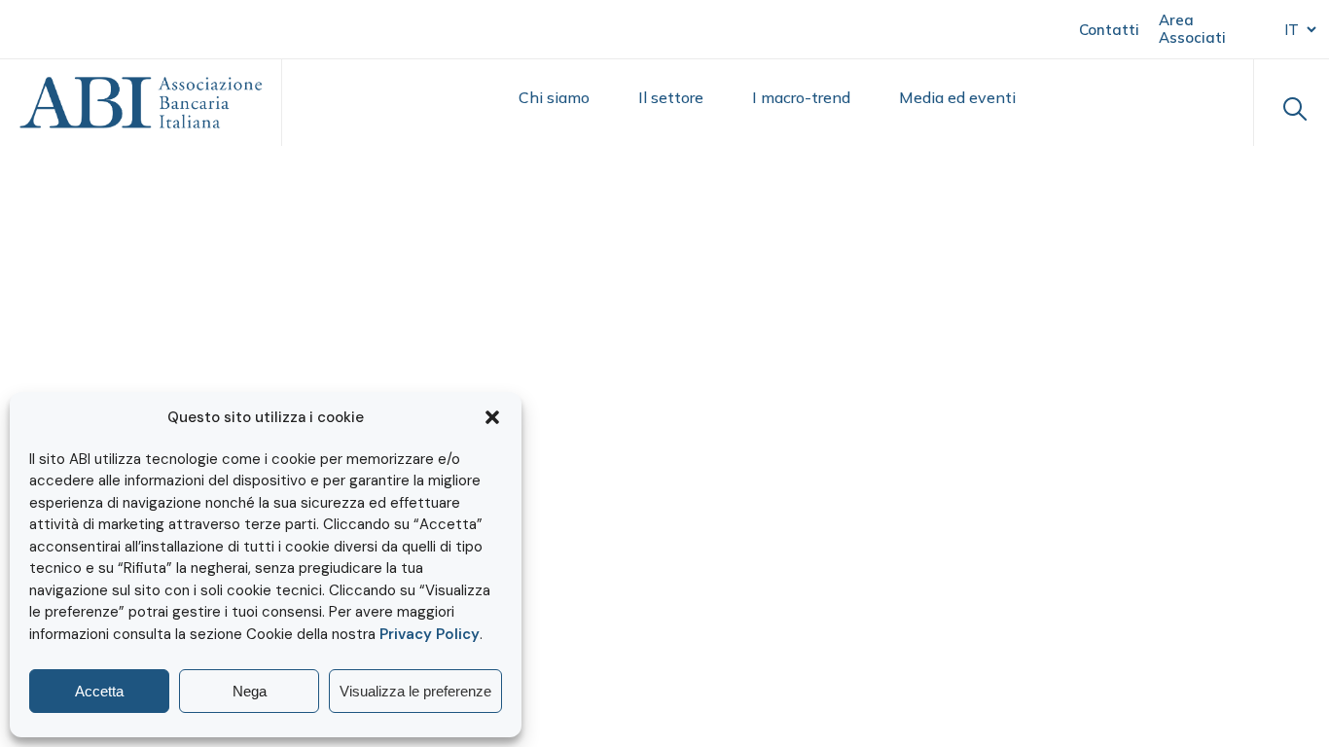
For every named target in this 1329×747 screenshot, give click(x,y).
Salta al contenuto (108, 28)
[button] (492, 417)
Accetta (99, 691)
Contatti (1109, 29)
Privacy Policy (429, 634)
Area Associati (1192, 29)
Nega (250, 691)
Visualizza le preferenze (415, 691)
